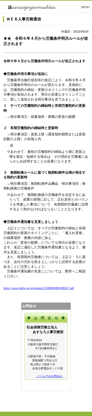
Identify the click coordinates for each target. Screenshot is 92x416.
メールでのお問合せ (49, 376)
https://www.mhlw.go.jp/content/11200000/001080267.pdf (38, 288)
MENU (85, 7)
